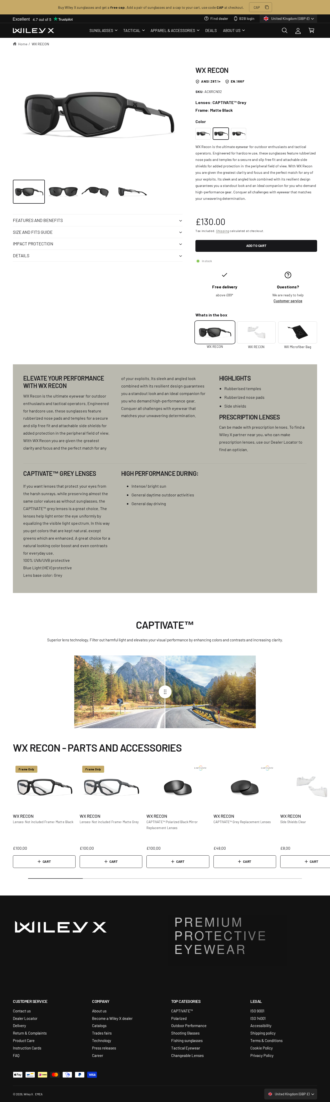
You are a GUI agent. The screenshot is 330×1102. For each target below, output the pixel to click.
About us (99, 1010)
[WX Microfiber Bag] (297, 332)
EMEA (39, 1094)
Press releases (104, 1047)
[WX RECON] (203, 134)
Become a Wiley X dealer (112, 1018)
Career (97, 1055)
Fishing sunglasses (187, 1040)
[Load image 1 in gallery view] (29, 192)
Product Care (24, 1040)
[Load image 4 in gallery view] (132, 192)
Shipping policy (263, 1032)
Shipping (222, 231)
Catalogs (99, 1025)
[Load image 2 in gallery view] (63, 192)
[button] (103, 30)
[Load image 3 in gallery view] (98, 192)
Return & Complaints (30, 1032)
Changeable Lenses (187, 1055)
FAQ (16, 1055)
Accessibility (260, 1025)
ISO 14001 (258, 1018)
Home (22, 43)
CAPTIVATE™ (182, 1010)
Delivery (19, 1025)
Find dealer (219, 18)
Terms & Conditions (266, 1040)
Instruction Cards (27, 1047)
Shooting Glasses (185, 1032)
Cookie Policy (261, 1047)
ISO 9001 (257, 1010)
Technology (101, 1040)
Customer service (288, 301)
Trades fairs (102, 1032)
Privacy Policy (262, 1055)
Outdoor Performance (189, 1025)
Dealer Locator (25, 1018)
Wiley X (28, 1094)
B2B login (246, 18)
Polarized (179, 1018)
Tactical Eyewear (185, 1047)
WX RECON (40, 43)
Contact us (22, 1010)
